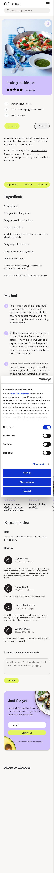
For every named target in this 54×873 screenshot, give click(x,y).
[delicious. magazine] (12, 3)
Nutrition (42, 184)
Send (44, 126)
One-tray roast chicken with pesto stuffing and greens (14, 507)
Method (28, 184)
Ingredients (12, 184)
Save (14, 126)
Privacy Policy (39, 741)
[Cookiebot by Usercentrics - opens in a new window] (39, 379)
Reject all (27, 491)
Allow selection (27, 482)
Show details (39, 464)
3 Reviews (30, 90)
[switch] (47, 436)
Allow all (27, 473)
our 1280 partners (20, 394)
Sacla (24, 268)
